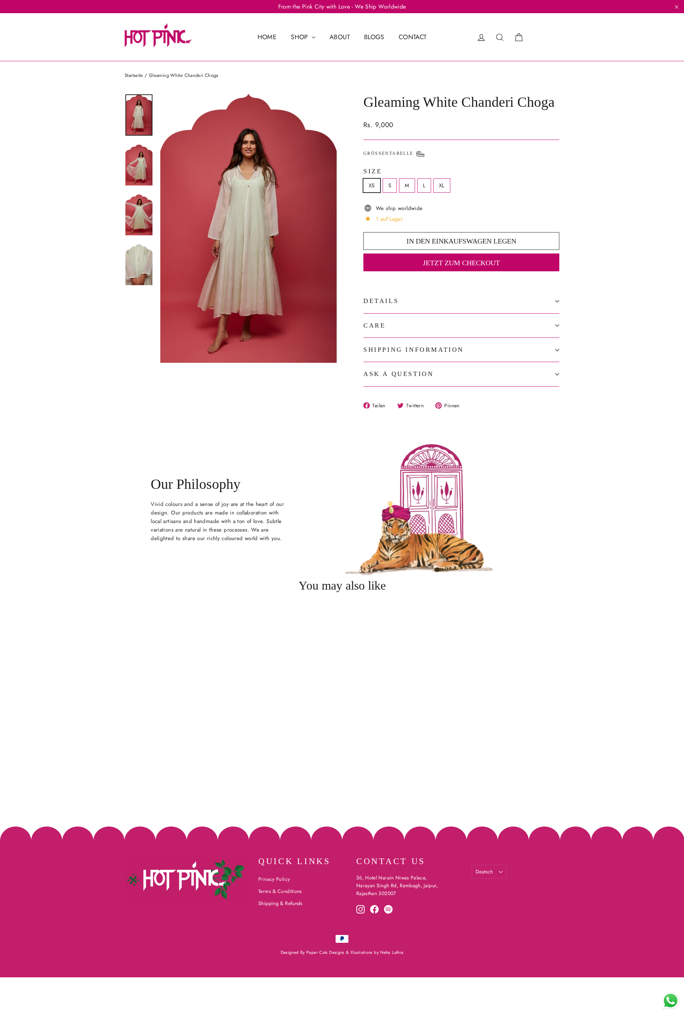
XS (372, 185)
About (340, 37)
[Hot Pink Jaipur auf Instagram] (360, 909)
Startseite (134, 75)
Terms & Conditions (280, 891)
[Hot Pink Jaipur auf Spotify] (388, 909)
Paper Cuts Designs (326, 952)
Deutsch (484, 871)
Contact (413, 37)
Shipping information (413, 349)
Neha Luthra (391, 952)
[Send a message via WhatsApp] (670, 1000)
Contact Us (390, 861)
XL (442, 185)
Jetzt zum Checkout (461, 263)
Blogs (374, 37)
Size (372, 171)
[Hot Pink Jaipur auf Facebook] (374, 909)
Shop (300, 37)
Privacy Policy (274, 879)
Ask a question (398, 373)
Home (267, 37)
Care (374, 325)
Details (381, 300)
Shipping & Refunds (280, 903)
